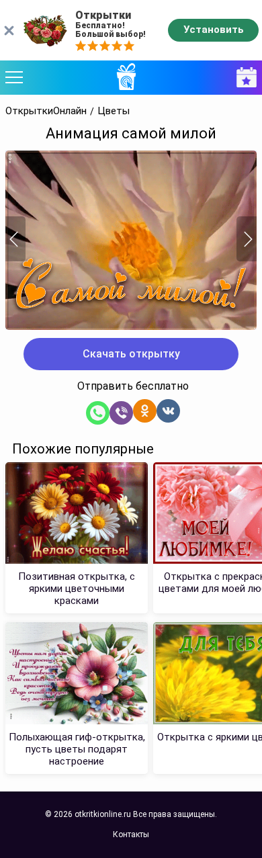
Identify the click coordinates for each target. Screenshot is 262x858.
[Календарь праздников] (243, 77)
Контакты (131, 834)
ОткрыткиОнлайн (46, 111)
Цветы (113, 111)
